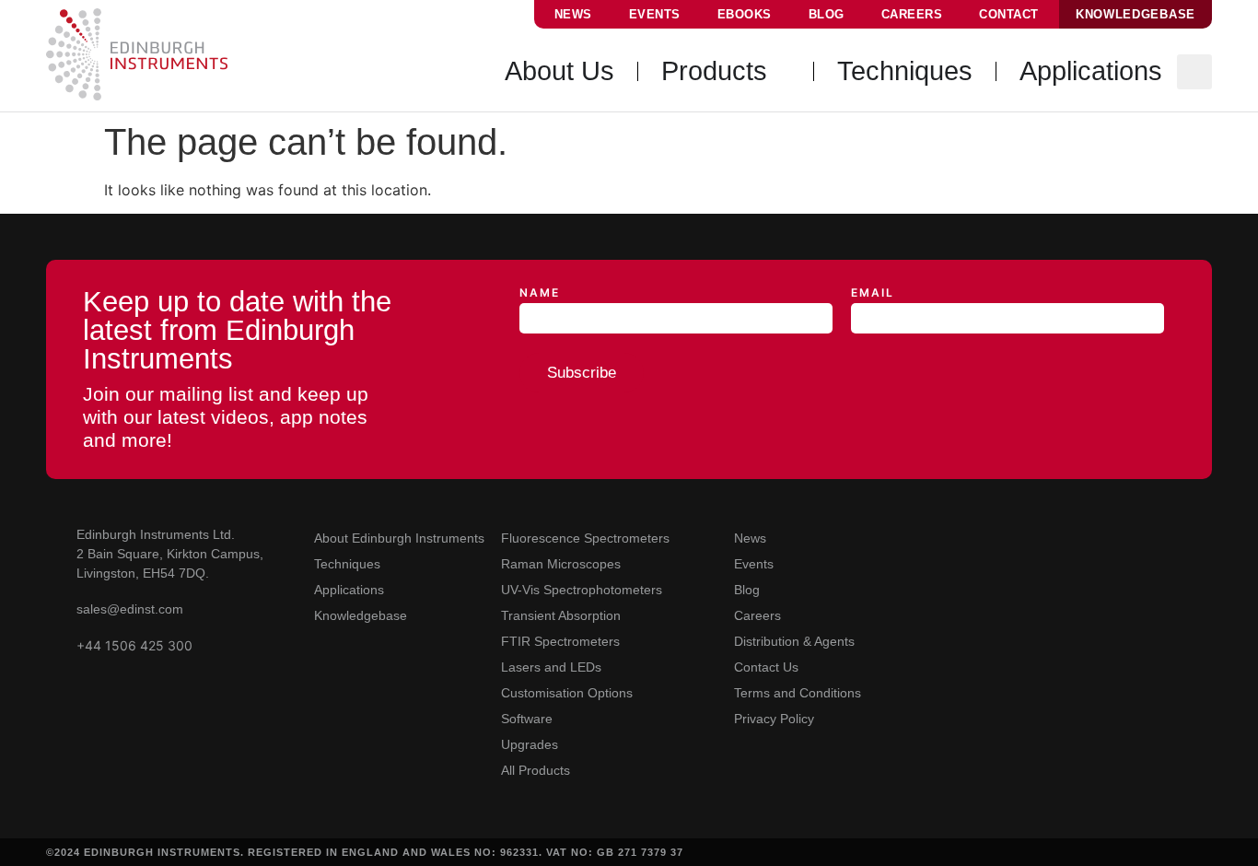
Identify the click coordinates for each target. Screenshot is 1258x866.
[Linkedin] (970, 535)
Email (872, 293)
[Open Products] (781, 72)
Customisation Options (567, 692)
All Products (535, 770)
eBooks (744, 14)
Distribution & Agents (794, 641)
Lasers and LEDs (551, 667)
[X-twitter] (1009, 535)
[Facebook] (1049, 535)
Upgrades (529, 744)
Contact (1009, 14)
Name (539, 293)
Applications (349, 589)
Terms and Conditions (797, 692)
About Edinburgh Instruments (399, 538)
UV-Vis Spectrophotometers (581, 589)
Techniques (347, 563)
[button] (1194, 71)
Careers (912, 14)
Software (527, 718)
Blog (826, 14)
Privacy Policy (774, 718)
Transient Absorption (561, 615)
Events (655, 14)
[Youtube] (930, 535)
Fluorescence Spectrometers (585, 538)
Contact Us (766, 667)
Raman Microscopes (561, 563)
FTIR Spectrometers (560, 641)
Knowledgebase (360, 615)
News (573, 14)
